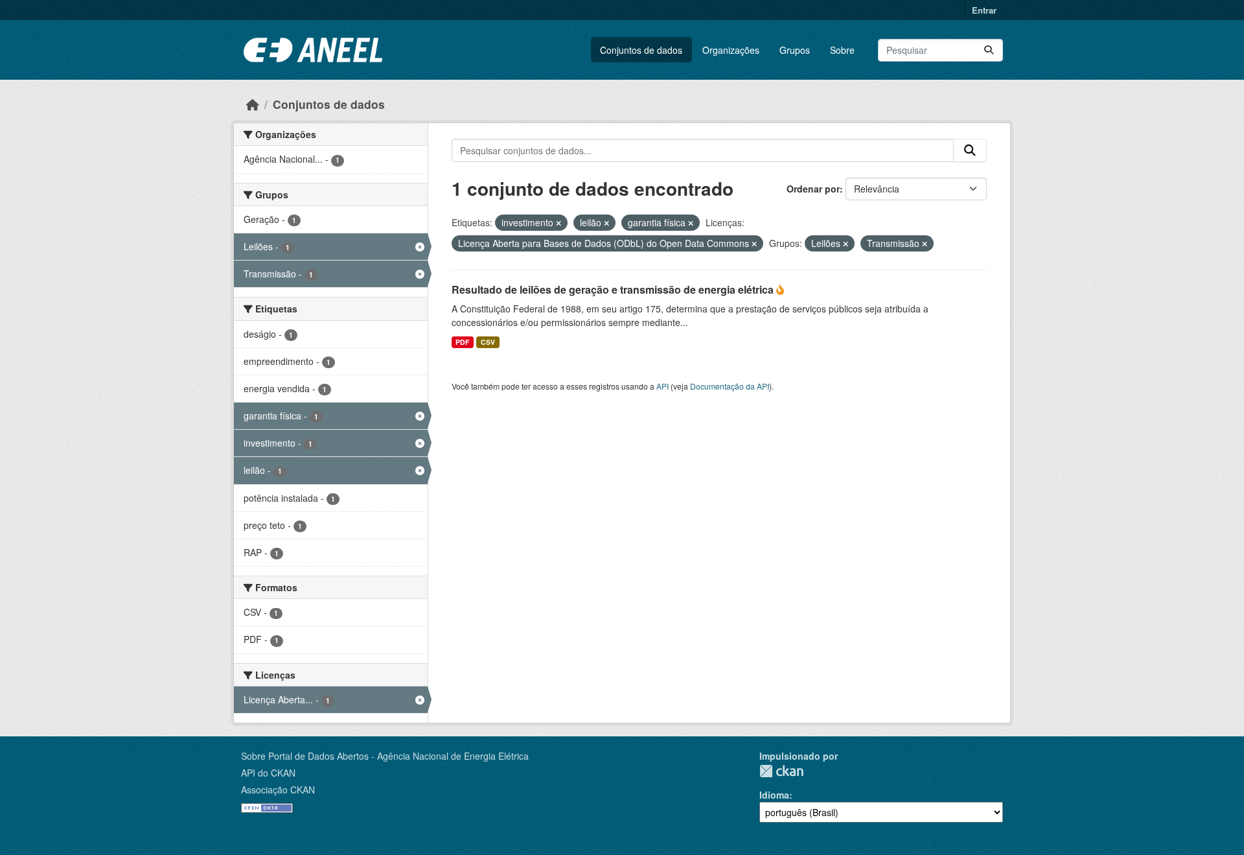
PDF (462, 342)
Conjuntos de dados (641, 49)
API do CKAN (268, 772)
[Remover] (558, 223)
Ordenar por (813, 188)
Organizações (730, 49)
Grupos (794, 49)
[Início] (252, 104)
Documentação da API (729, 386)
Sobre (842, 49)
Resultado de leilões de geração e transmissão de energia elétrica (614, 289)
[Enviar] (989, 50)
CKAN (781, 771)
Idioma (774, 794)
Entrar (984, 10)
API (662, 386)
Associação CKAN (278, 789)
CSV (488, 342)
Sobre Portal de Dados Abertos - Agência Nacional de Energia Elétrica (385, 755)
